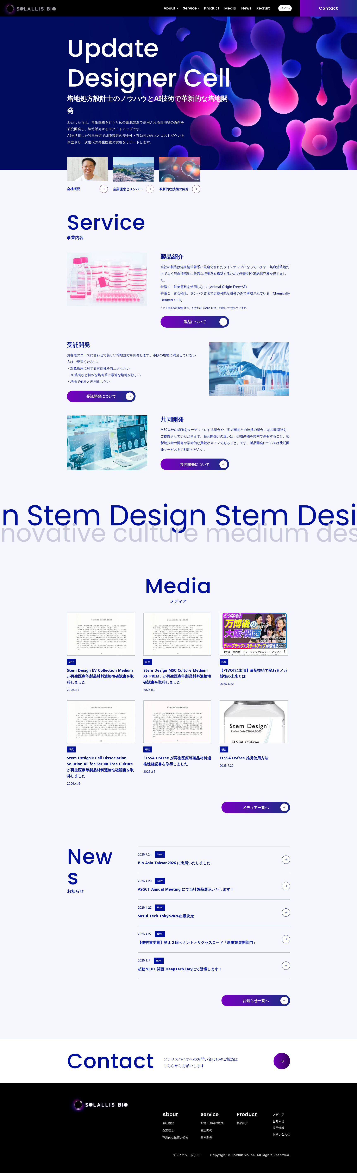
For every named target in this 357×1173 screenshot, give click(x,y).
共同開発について (195, 464)
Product (211, 8)
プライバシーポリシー (187, 1155)
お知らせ (278, 1121)
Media (230, 8)
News (246, 8)
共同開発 (206, 1137)
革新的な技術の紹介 (175, 1137)
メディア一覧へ (256, 807)
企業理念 (168, 1130)
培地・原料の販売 (212, 1123)
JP (281, 8)
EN (288, 8)
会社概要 (168, 1123)
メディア (278, 1114)
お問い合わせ (281, 1134)
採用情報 (278, 1128)
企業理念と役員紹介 (177, 28)
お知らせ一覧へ (256, 1000)
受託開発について (101, 396)
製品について (195, 321)
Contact (328, 8)
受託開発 (206, 1130)
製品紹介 (242, 1123)
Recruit (263, 8)
